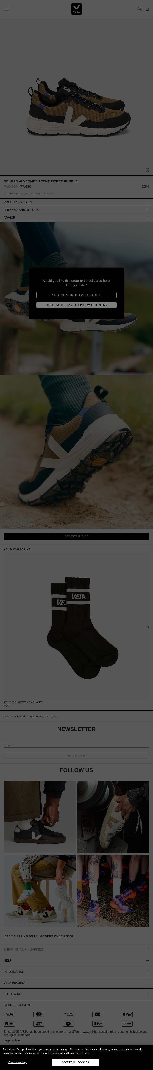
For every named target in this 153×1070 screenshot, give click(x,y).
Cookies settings (17, 1062)
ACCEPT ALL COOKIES (75, 1062)
